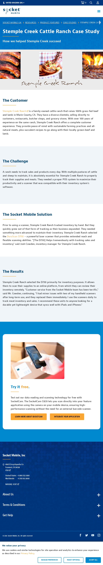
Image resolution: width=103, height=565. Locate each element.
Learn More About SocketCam (28, 416)
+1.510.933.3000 (24, 478)
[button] (98, 2)
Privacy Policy (27, 553)
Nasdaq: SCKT (11, 484)
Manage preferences (49, 560)
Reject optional (73, 560)
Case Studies (69, 22)
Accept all (93, 560)
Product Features (49, 22)
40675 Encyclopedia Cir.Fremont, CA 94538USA (14, 467)
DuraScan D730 (15, 236)
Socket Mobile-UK (12, 22)
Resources (30, 22)
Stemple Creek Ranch (14, 111)
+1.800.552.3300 (23, 475)
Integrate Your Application (67, 416)
